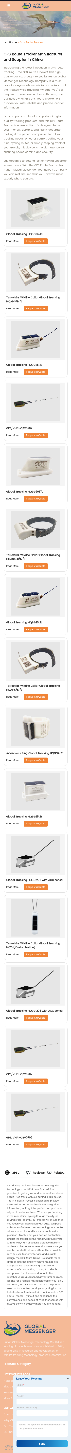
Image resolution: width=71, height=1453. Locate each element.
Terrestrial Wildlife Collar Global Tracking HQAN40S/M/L (33, 557)
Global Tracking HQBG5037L (24, 492)
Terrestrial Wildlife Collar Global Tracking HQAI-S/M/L (33, 299)
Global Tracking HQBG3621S (24, 234)
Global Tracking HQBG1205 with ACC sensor (34, 880)
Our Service (11, 1432)
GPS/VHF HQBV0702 (19, 428)
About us (9, 1414)
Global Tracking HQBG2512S (24, 817)
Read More (12, 241)
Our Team (10, 1426)
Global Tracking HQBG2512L (24, 365)
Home (13, 42)
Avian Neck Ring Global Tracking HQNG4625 (35, 753)
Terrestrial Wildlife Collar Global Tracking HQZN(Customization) (33, 945)
